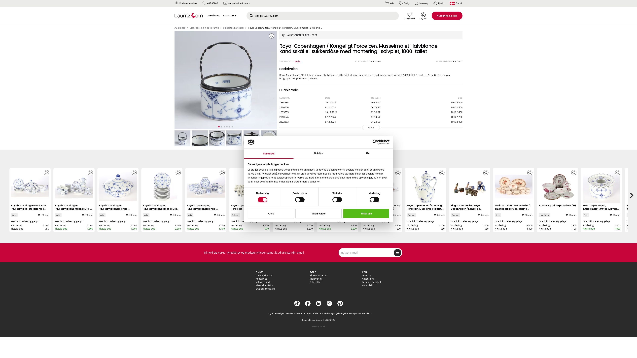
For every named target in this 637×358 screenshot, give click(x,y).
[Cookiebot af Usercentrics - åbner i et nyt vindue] (374, 142)
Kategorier (229, 15)
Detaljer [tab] (318, 153)
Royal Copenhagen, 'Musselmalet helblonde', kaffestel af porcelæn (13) (202, 209)
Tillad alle (366, 213)
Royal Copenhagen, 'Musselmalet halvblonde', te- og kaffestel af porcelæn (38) (72, 209)
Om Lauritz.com (264, 275)
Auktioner (180, 27)
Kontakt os (261, 278)
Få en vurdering (318, 275)
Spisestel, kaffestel (233, 27)
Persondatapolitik (371, 282)
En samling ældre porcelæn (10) (557, 205)
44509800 (212, 3)
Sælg (406, 3)
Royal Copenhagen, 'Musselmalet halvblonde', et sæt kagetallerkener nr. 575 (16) (161, 209)
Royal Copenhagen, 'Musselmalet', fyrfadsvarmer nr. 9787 (600, 209)
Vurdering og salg (447, 15)
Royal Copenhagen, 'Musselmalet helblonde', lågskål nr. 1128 (113, 209)
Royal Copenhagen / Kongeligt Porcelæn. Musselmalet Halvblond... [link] (285, 27)
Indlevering (316, 278)
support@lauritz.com (239, 3)
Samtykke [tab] (269, 153)
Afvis (271, 213)
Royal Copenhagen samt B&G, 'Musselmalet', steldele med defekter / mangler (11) (29, 209)
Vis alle (371, 127)
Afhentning (368, 278)
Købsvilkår (367, 285)
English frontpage (265, 288)
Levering (424, 3)
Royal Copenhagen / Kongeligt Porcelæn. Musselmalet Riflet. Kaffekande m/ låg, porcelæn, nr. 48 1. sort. (425, 210)
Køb (392, 3)
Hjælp (441, 3)
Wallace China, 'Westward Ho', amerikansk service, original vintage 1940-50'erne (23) (513, 209)
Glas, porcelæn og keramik (204, 27)
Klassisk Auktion (265, 285)
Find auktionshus (188, 3)
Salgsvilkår (315, 282)
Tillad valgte (318, 213)
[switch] (300, 199)
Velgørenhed (263, 282)
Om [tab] (368, 153)
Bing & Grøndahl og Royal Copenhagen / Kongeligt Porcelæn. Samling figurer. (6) (468, 209)
